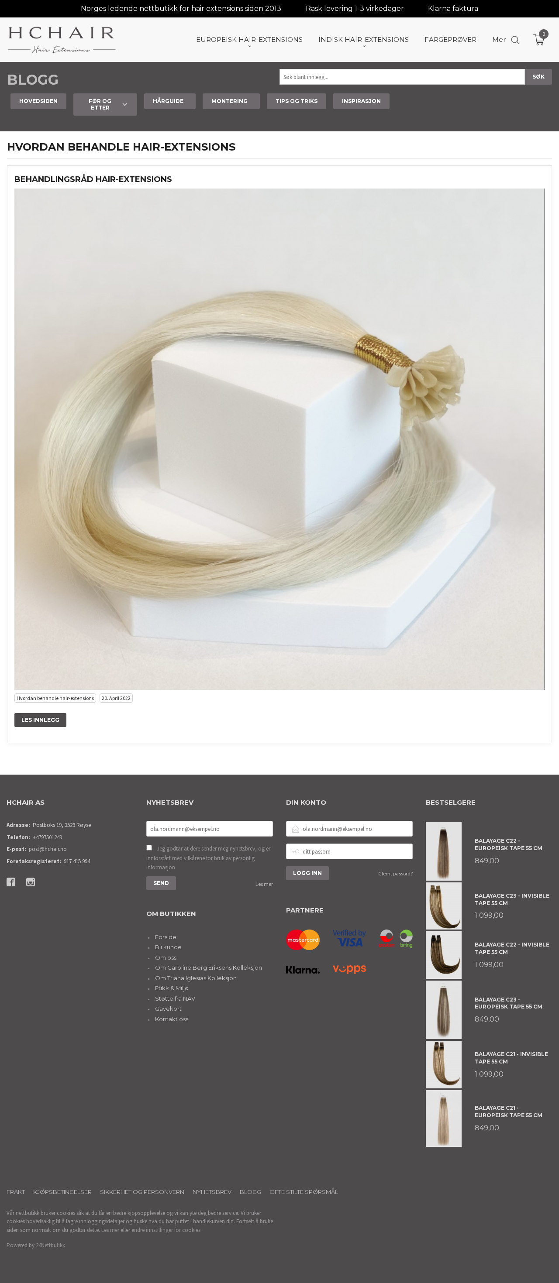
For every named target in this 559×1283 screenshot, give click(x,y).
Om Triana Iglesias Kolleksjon (196, 977)
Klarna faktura (453, 8)
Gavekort (168, 1008)
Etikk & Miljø (172, 988)
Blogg (33, 79)
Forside (165, 936)
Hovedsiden (38, 101)
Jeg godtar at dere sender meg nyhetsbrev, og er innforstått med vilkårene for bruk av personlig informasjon (208, 858)
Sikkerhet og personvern (142, 1191)
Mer (499, 39)
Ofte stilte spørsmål (303, 1191)
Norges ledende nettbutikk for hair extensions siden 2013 (181, 8)
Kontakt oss (171, 1018)
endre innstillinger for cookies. (166, 1230)
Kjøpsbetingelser (62, 1191)
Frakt (16, 1191)
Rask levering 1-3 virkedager (355, 8)
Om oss (165, 957)
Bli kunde (168, 946)
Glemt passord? (395, 873)
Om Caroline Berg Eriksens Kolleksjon (208, 967)
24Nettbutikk (50, 1245)
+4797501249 (47, 837)
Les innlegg (40, 720)
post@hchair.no (48, 849)
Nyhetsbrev (212, 1191)
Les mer (264, 884)
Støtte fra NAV (175, 998)
